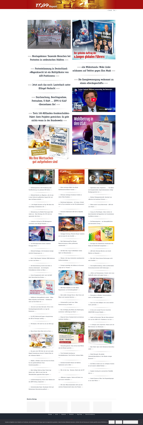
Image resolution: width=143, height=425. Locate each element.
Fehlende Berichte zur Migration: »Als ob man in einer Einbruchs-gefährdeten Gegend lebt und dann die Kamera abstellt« (41, 197)
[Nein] (141, 422)
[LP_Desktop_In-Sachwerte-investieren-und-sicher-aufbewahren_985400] (49, 125)
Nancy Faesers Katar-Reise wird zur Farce (41, 331)
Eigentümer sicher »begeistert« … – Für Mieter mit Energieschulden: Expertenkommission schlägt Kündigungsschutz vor (101, 190)
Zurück (110, 10)
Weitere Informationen (130, 422)
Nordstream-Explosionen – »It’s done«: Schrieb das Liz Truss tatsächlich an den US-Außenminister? (71, 204)
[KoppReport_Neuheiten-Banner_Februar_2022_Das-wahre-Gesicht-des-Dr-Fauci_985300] (101, 278)
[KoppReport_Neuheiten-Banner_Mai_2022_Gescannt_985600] (101, 330)
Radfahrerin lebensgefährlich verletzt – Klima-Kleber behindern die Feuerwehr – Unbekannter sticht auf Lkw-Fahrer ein (41, 299)
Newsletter (71, 414)
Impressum (63, 414)
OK (111, 422)
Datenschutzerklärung (90, 414)
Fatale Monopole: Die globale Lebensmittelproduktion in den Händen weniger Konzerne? (100, 356)
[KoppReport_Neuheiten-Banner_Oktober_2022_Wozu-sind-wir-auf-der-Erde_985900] (71, 217)
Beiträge (50, 414)
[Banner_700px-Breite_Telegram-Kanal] (71, 170)
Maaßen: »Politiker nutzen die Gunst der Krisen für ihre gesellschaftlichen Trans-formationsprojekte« (41, 363)
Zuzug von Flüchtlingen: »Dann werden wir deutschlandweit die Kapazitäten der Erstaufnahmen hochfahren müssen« (101, 214)
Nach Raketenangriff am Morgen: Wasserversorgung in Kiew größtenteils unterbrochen (68, 243)
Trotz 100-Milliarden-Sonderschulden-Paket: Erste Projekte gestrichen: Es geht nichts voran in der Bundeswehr (49, 117)
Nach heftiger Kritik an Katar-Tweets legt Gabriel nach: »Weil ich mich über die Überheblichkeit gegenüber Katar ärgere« (40, 372)
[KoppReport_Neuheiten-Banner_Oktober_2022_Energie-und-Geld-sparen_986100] (101, 227)
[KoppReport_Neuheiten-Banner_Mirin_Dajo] (71, 271)
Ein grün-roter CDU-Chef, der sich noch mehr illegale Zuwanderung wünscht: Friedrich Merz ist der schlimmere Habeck (41, 353)
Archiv (56, 414)
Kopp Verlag (79, 414)
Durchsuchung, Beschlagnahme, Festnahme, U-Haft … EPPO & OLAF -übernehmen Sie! (49, 101)
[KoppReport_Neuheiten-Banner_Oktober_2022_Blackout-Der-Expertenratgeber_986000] (101, 170)
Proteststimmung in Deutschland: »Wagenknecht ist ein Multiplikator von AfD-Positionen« (49, 72)
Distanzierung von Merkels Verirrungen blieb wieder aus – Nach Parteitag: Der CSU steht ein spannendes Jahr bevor (41, 214)
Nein (119, 422)
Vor (114, 10)
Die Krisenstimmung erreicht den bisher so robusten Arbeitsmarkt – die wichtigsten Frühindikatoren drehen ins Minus (40, 268)
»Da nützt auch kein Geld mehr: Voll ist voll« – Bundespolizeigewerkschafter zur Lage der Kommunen (41, 309)
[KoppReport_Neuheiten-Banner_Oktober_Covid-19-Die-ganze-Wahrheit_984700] (42, 280)
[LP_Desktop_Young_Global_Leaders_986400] (93, 20)
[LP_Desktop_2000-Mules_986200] (93, 115)
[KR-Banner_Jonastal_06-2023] (71, 322)
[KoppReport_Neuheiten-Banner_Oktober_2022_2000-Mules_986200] (42, 227)
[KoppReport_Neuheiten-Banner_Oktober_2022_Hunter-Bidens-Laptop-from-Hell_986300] (42, 170)
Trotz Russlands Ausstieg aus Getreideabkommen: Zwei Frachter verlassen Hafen (70, 355)
